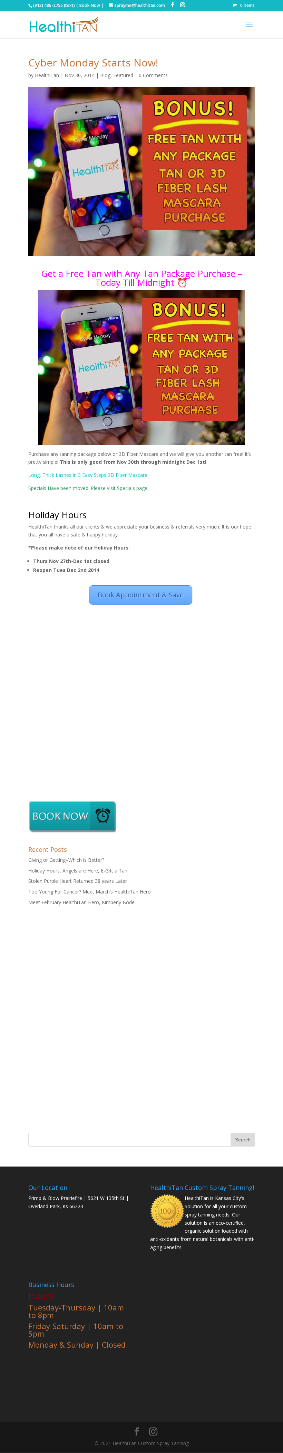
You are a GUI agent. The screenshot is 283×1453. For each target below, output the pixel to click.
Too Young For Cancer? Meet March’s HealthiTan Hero (89, 891)
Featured (123, 75)
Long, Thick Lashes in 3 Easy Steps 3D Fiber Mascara (87, 475)
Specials (126, 488)
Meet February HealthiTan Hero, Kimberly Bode (81, 902)
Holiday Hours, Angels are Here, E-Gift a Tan (77, 870)
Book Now (89, 5)
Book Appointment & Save (141, 594)
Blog (105, 75)
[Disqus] (141, 693)
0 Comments (153, 75)
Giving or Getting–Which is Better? (66, 860)
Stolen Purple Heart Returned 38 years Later (77, 881)
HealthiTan (47, 75)
